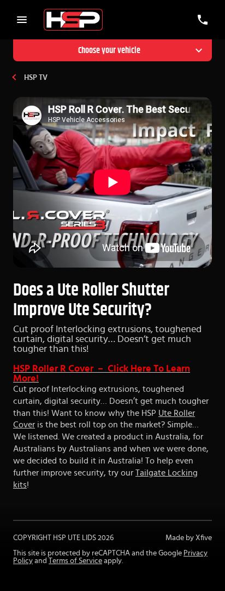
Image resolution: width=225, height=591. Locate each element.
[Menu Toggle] (22, 19)
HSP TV (36, 78)
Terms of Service (75, 561)
